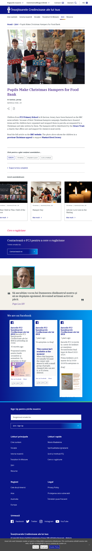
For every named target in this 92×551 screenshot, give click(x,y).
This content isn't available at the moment (44, 351)
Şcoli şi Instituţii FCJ (56, 454)
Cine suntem (12, 17)
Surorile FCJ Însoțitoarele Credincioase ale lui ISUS (20, 331)
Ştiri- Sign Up (18, 426)
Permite (35, 547)
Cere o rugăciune (55, 459)
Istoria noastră (26, 17)
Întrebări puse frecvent (57, 499)
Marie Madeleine (55, 442)
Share (25, 379)
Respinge (44, 547)
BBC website (36, 134)
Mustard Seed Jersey (51, 137)
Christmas (20, 158)
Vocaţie (37, 17)
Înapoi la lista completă (18, 168)
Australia (14, 499)
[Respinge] (89, 545)
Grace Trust (78, 126)
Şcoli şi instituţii (46, 158)
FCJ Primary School (29, 117)
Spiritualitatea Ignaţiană (58, 448)
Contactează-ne (16, 251)
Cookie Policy (54, 547)
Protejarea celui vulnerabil (59, 493)
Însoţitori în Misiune (51, 17)
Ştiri (62, 17)
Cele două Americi (18, 487)
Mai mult (36, 217)
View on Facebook (16, 379)
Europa (11, 158)
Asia (12, 493)
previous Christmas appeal (19, 137)
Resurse (70, 17)
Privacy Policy (53, 487)
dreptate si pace (32, 158)
